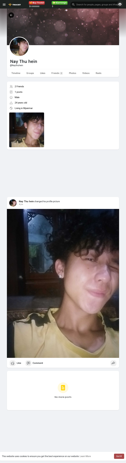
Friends (56, 73)
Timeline (16, 73)
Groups (30, 73)
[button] (96, 5)
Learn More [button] (85, 456)
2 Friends (19, 86)
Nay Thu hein (26, 201)
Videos (86, 73)
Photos (72, 73)
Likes (42, 73)
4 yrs (21, 204)
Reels (98, 73)
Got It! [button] (119, 456)
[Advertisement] (63, 171)
